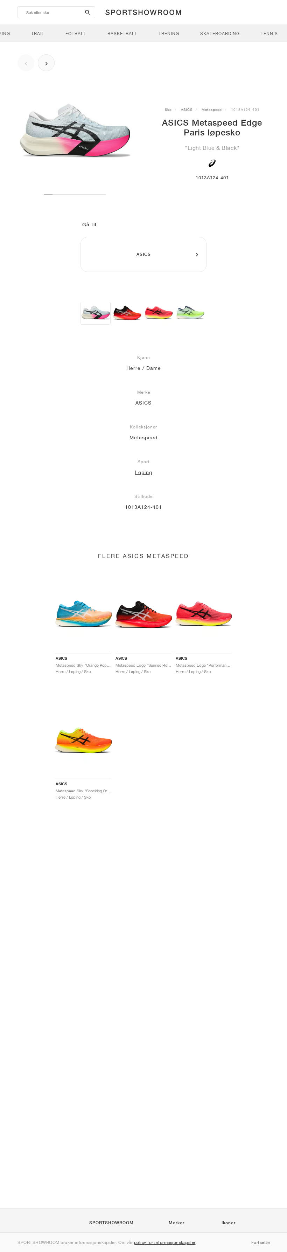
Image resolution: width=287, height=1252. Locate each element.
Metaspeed (212, 109)
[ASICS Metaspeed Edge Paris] (95, 313)
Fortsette (260, 1242)
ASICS (186, 109)
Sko (168, 109)
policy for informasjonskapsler (165, 1242)
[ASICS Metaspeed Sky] (127, 313)
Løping (143, 472)
